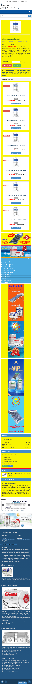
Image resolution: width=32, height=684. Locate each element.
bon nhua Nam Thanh (13, 554)
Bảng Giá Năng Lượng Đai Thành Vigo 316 (12, 510)
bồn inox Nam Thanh (24, 554)
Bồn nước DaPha (5, 276)
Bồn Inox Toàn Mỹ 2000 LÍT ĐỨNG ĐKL (16, 220)
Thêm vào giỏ (8, 65)
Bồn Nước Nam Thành (7, 272)
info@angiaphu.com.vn (22, 9)
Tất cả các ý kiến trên (9, 463)
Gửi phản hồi (23, 682)
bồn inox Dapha (16, 555)
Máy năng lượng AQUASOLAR (9, 261)
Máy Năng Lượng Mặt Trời (8, 270)
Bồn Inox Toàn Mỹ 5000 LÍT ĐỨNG (16, 95)
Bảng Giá (4, 541)
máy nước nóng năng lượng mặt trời (16, 557)
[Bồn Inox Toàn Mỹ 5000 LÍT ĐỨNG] (16, 88)
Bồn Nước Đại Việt (6, 263)
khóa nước (11, 561)
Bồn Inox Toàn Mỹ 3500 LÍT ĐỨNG (16, 145)
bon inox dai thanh (10, 551)
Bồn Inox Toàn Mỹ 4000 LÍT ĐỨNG (16, 120)
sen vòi (26, 559)
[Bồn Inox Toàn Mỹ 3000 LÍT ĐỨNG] (16, 27)
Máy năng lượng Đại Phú (7, 269)
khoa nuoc (17, 561)
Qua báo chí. (7, 457)
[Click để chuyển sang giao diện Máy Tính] (6, 681)
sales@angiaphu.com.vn (8, 9)
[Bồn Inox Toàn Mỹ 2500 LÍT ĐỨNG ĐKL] (16, 163)
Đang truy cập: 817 (12, 544)
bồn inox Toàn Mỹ (11, 552)
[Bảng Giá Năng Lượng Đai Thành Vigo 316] (15, 505)
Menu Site (19, 538)
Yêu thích (19, 103)
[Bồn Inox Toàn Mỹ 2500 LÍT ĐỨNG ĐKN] (16, 188)
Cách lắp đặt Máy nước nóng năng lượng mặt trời (19, 474)
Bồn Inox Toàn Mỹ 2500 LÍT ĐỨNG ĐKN (16, 195)
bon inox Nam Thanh (7, 555)
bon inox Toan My (20, 552)
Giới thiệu (4, 535)
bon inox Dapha (24, 555)
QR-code (4, 544)
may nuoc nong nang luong (20, 557)
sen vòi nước (5, 561)
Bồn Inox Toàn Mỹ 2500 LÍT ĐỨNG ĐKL (16, 170)
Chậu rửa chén (5, 278)
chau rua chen (20, 559)
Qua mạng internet (8, 459)
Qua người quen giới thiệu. (10, 461)
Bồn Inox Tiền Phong (6, 282)
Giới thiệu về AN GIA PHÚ (9, 483)
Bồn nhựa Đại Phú (6, 267)
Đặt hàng (13, 103)
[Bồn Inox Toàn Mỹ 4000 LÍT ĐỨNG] (16, 113)
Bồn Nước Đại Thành (6, 259)
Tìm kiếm (4, 538)
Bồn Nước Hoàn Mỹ (6, 280)
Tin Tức (19, 535)
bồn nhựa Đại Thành (6, 549)
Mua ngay (17, 65)
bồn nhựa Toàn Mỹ (19, 551)
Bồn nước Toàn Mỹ (6, 274)
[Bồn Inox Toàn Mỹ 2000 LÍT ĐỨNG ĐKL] (16, 212)
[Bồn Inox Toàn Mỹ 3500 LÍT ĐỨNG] (16, 138)
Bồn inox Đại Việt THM (7, 265)
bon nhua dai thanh (17, 549)
